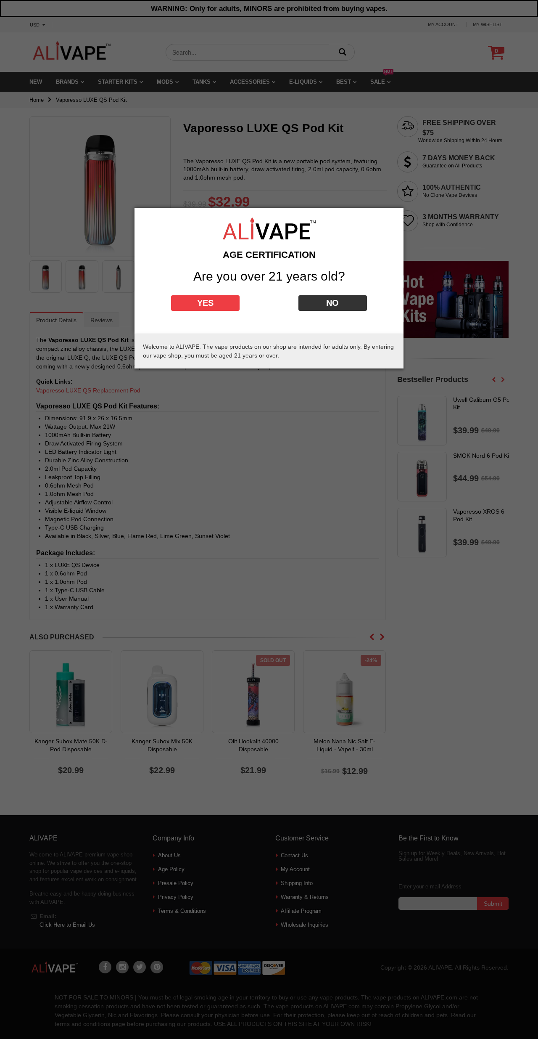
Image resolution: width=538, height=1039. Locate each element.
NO (332, 302)
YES (205, 302)
